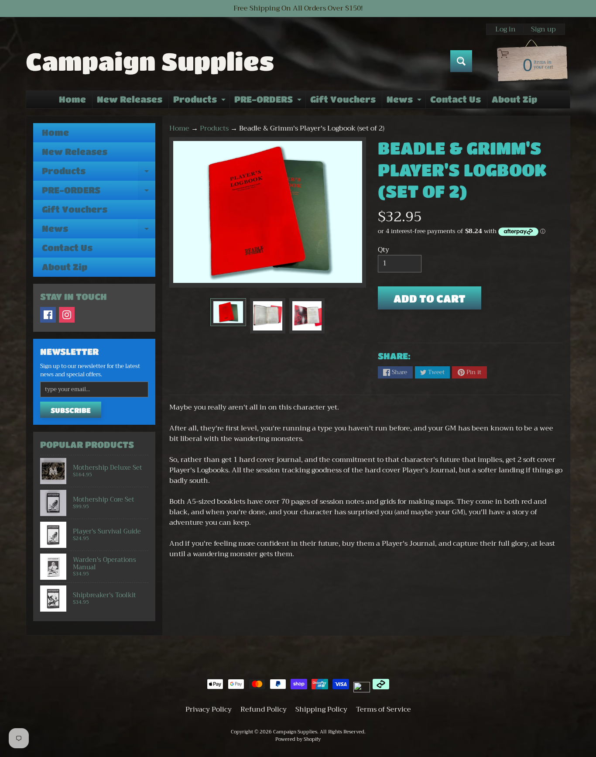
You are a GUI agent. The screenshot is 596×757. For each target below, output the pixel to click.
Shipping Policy (321, 709)
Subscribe (71, 410)
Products (200, 101)
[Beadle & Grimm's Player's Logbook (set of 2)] (228, 312)
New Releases (129, 99)
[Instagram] (67, 315)
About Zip (514, 99)
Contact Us (455, 99)
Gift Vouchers (343, 99)
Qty (383, 250)
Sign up (543, 29)
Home (72, 99)
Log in (505, 29)
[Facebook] (48, 315)
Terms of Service (383, 709)
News (405, 101)
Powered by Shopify (298, 739)
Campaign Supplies (150, 61)
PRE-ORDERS (269, 101)
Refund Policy (263, 709)
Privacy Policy (208, 709)
